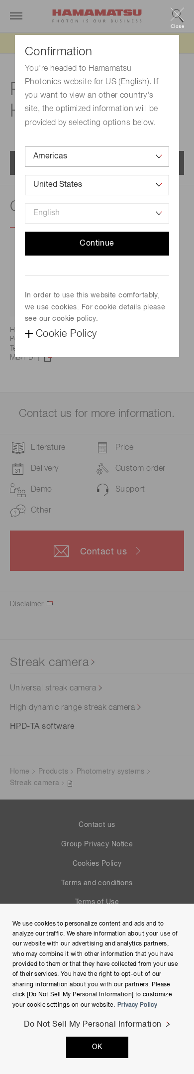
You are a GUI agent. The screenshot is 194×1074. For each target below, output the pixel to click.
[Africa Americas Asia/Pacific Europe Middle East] (97, 156)
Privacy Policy (137, 1005)
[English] (97, 213)
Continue (97, 244)
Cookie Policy (66, 334)
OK (97, 1047)
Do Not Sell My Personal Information (93, 1025)
